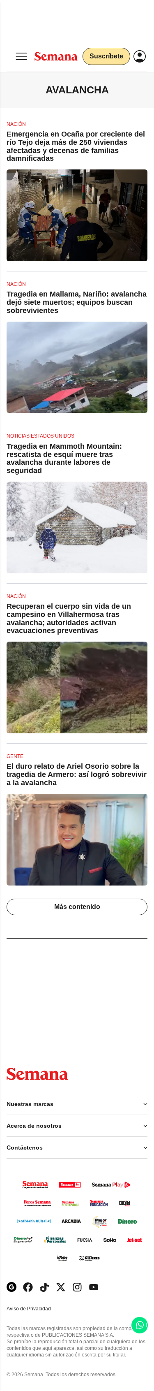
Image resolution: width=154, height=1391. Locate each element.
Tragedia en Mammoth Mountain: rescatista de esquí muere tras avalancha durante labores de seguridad (64, 458)
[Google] (11, 1287)
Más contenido (77, 906)
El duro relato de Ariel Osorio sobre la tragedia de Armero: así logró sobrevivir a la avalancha (77, 774)
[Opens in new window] (28, 1287)
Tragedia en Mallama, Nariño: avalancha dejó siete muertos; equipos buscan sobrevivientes (77, 302)
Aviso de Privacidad (37, 1309)
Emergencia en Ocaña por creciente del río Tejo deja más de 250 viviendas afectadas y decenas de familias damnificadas (76, 146)
